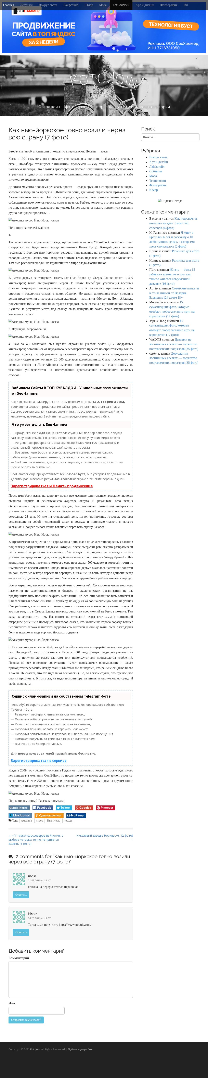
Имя (12, 1003)
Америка (26, 820)
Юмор (88, 5)
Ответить (21, 894)
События (155, 171)
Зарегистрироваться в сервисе (38, 760)
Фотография (168, 5)
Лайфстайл (70, 5)
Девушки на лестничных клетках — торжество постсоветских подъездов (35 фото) (173, 344)
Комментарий (19, 958)
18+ (185, 5)
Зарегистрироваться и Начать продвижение (52, 486)
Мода (103, 5)
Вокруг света (48, 5)
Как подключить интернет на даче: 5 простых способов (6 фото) (173, 223)
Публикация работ (80, 1049)
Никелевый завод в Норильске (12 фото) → (105, 837)
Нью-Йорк (53, 820)
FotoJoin (35, 1049)
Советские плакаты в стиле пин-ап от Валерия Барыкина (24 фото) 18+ (174, 293)
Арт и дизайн (144, 5)
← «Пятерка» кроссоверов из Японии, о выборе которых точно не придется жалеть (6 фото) (36, 840)
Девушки (26, 5)
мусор (39, 820)
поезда (68, 820)
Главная (8, 5)
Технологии (121, 5)
